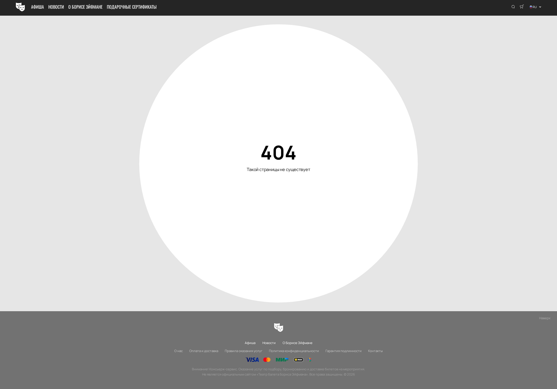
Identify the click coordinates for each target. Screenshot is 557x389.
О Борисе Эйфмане (85, 6)
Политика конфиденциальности (294, 351)
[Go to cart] (521, 7)
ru (535, 7)
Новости (56, 6)
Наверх (544, 318)
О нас (178, 351)
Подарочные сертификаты (132, 6)
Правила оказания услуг (243, 351)
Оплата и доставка (203, 351)
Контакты (375, 351)
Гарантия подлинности (343, 351)
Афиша (37, 6)
